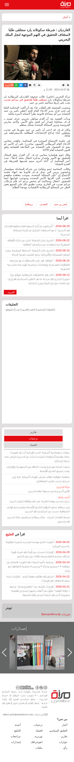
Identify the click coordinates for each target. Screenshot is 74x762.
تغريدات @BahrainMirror (55, 614)
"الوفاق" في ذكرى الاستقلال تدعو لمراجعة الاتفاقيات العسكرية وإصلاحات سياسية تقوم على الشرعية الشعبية (38, 264)
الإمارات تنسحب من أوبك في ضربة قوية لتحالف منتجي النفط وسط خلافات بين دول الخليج (40, 554)
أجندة (18, 724)
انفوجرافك (37, 742)
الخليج (10, 534)
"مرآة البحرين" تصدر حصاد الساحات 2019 (37, 644)
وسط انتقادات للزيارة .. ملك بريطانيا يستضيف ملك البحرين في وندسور (38, 519)
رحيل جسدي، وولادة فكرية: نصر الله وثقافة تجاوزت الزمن (40, 499)
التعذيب (43, 204)
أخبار (65, 17)
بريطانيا (29, 204)
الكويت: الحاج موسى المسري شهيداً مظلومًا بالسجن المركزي (38, 544)
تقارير (33, 431)
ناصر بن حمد (60, 204)
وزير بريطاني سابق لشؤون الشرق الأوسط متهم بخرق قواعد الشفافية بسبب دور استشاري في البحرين (38, 509)
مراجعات (16, 736)
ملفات (39, 747)
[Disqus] (37, 369)
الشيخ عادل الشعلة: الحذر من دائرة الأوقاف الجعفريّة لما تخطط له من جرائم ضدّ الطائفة (38, 242)
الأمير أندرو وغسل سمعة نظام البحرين (49, 489)
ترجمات (33, 438)
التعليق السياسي (58, 730)
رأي (65, 747)
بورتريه (39, 736)
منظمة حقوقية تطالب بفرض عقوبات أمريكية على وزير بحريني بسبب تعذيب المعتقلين (41, 479)
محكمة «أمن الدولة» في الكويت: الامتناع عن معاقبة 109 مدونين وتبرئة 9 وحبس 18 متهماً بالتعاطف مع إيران (38, 566)
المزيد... (10, 292)
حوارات (63, 742)
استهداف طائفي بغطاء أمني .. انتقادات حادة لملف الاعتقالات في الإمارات (38, 578)
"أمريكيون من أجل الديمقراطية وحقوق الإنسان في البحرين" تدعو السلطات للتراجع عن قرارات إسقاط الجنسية (37, 230)
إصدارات (19, 628)
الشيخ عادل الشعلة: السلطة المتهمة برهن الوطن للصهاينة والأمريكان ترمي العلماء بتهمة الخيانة (38, 252)
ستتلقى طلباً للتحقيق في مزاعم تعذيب (26, 99)
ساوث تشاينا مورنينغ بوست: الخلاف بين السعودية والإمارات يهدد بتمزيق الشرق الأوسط (38, 469)
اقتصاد (33, 444)
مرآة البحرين (66, 5)
